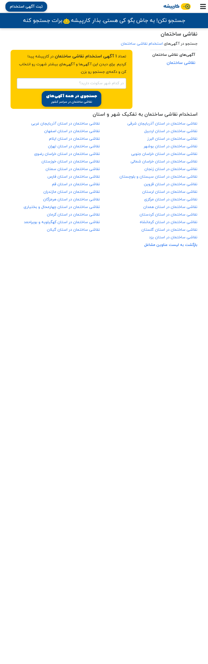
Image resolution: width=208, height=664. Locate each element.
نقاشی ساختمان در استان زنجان (170, 169)
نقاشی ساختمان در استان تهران (74, 146)
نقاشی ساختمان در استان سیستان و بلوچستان (158, 176)
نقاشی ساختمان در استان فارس (73, 176)
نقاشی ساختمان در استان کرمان (73, 214)
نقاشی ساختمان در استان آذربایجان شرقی (162, 123)
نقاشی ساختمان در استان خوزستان (70, 161)
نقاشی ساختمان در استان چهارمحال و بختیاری (62, 207)
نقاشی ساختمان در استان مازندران (71, 191)
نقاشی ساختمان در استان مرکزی (170, 199)
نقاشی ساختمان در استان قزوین (170, 184)
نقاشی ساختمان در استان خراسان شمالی (164, 161)
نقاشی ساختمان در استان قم (76, 184)
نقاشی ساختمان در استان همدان (170, 207)
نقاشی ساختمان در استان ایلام (74, 138)
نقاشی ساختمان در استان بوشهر (170, 146)
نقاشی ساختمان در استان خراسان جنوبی (164, 154)
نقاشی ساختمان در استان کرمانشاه (168, 222)
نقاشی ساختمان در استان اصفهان (72, 131)
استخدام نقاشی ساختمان (142, 43)
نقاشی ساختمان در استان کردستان (168, 214)
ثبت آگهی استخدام (26, 6)
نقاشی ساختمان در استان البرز (172, 138)
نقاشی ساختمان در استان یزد (173, 237)
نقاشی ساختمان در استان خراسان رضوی (67, 154)
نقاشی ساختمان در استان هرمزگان (71, 199)
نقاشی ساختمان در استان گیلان (73, 229)
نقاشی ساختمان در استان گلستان (169, 229)
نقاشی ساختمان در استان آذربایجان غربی (65, 123)
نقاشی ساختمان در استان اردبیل (170, 131)
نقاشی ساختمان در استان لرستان (169, 191)
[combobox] (71, 83)
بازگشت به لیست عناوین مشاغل (170, 245)
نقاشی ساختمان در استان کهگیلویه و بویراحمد (62, 222)
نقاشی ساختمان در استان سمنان (73, 169)
